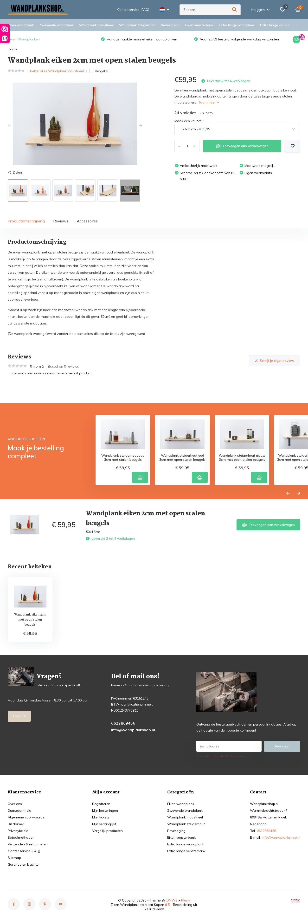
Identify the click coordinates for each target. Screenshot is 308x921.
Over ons (15, 804)
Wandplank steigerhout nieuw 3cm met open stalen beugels (242, 458)
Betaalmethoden (21, 837)
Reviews (60, 221)
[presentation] (9, 126)
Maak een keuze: (188, 121)
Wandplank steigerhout (137, 25)
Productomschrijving (26, 221)
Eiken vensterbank (199, 25)
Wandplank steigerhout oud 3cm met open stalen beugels (182, 458)
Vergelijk (101, 71)
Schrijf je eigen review (277, 360)
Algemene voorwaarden (27, 817)
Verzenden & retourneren (28, 844)
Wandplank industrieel (96, 25)
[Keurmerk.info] (295, 900)
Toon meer (207, 102)
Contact (19, 716)
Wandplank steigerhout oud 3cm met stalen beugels (122, 458)
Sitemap (14, 858)
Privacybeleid (18, 831)
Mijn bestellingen (105, 810)
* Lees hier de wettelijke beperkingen (222, 756)
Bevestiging (170, 25)
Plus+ (185, 900)
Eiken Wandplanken (24, 39)
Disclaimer (16, 824)
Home (12, 49)
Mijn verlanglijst (104, 824)
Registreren (101, 804)
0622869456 (123, 723)
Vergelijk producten (107, 831)
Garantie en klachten (24, 864)
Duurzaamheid (19, 810)
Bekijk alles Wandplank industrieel (57, 71)
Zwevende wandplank (56, 25)
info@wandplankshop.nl (133, 729)
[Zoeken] (235, 9)
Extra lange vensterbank (279, 25)
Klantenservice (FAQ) (133, 9)
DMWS (172, 900)
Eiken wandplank (21, 25)
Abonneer (282, 746)
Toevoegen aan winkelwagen (245, 146)
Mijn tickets (100, 817)
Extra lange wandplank (237, 25)
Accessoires (87, 221)
